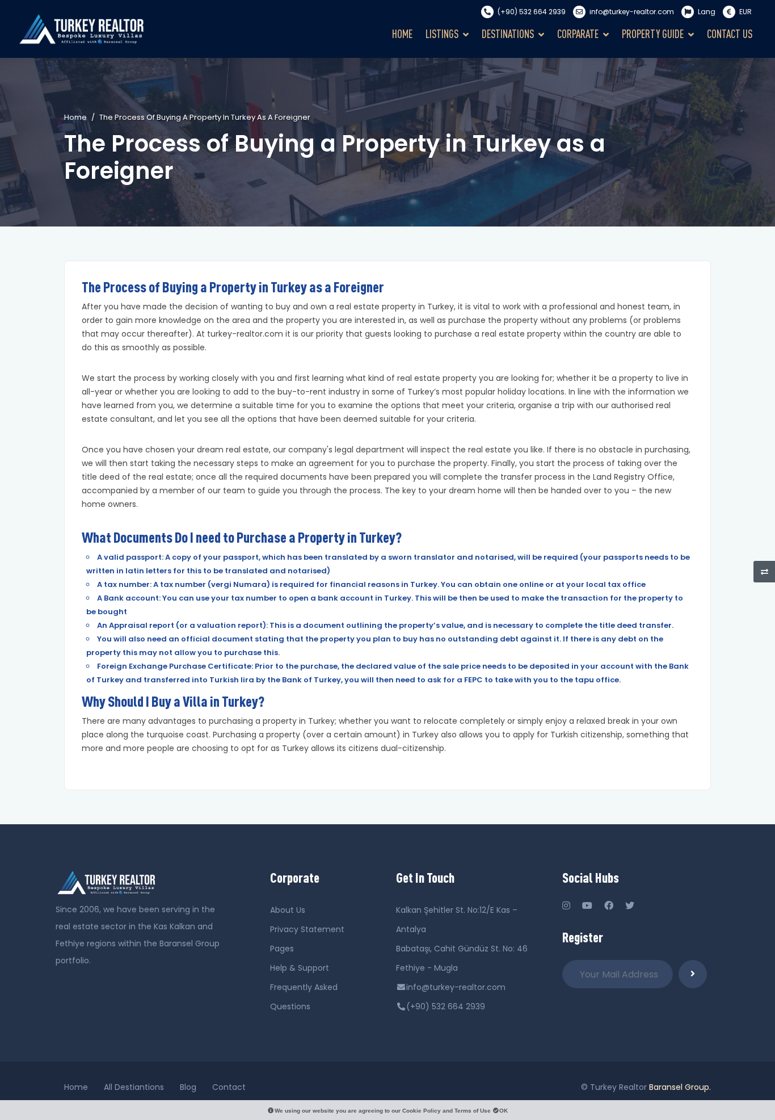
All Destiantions (134, 1087)
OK (503, 1111)
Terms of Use (472, 1111)
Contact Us (729, 33)
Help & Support (299, 968)
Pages (282, 948)
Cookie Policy (421, 1111)
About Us (287, 910)
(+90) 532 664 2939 (532, 11)
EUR (745, 11)
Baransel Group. (680, 1087)
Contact (229, 1087)
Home (402, 33)
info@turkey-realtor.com (631, 11)
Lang (706, 11)
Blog (188, 1087)
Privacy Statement (307, 929)
